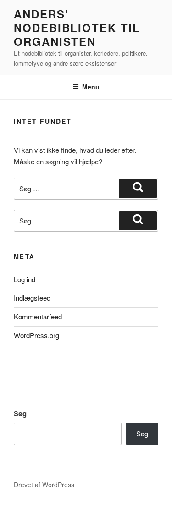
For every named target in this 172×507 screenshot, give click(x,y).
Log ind (24, 279)
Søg (20, 413)
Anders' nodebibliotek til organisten (77, 27)
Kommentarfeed (38, 316)
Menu (91, 86)
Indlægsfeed (32, 297)
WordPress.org (36, 335)
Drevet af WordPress (44, 484)
